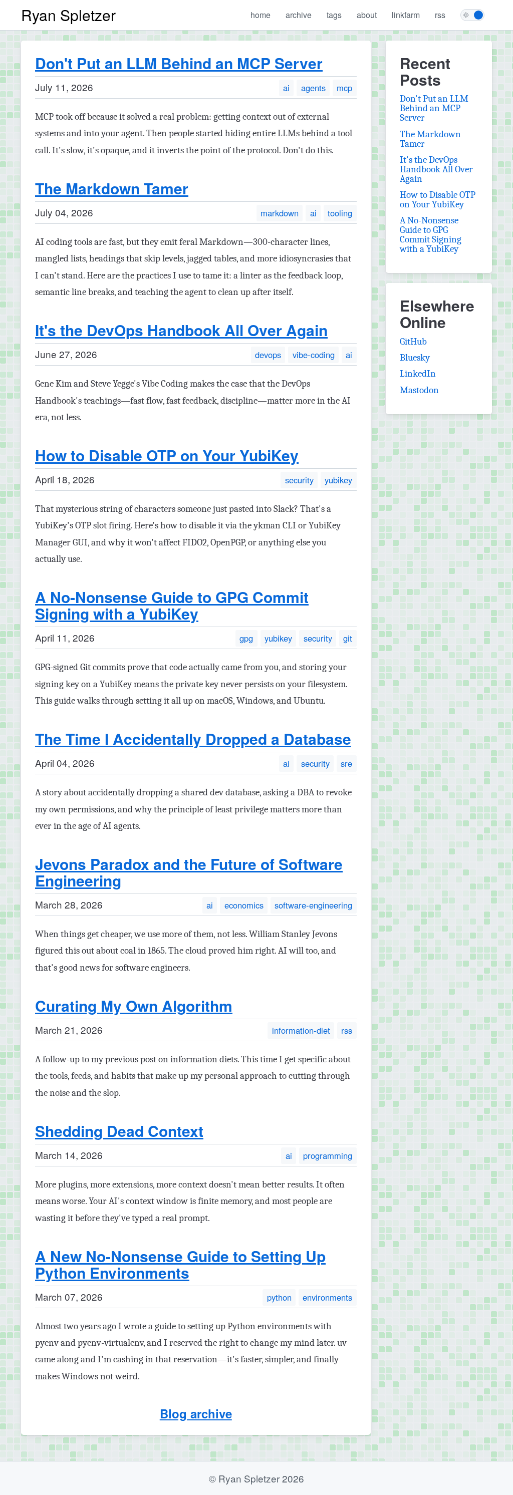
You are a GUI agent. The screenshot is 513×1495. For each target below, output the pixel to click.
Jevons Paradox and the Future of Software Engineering (189, 872)
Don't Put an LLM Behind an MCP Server (179, 63)
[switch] (472, 15)
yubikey (338, 480)
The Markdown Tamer (111, 188)
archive (299, 15)
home (260, 15)
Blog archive (196, 1413)
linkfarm (406, 15)
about (367, 15)
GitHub (413, 341)
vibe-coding (314, 355)
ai (286, 88)
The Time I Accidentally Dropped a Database (193, 738)
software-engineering (313, 905)
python (279, 1297)
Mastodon (419, 390)
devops (268, 355)
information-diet (301, 1030)
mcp (344, 88)
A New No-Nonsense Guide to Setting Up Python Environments (180, 1264)
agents (313, 88)
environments (327, 1297)
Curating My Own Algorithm (133, 1005)
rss (440, 15)
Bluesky (415, 357)
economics (244, 905)
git (347, 638)
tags (334, 15)
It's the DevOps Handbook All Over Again (181, 330)
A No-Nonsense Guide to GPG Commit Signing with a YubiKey (172, 605)
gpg (246, 638)
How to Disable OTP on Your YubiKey (167, 455)
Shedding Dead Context (119, 1130)
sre (346, 763)
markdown (280, 213)
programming (327, 1155)
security (299, 480)
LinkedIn (418, 373)
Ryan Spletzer (68, 15)
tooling (340, 213)
